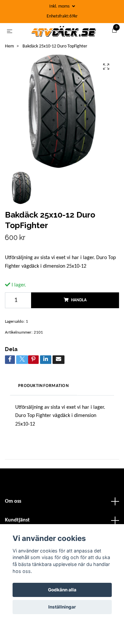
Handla (79, 313)
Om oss (13, 514)
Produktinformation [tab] (43, 399)
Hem (9, 59)
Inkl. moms (59, 6)
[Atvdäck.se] (70, 34)
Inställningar (62, 606)
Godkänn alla (62, 589)
